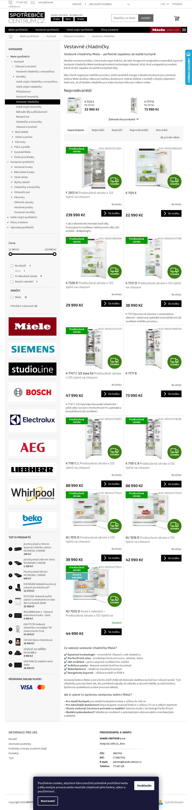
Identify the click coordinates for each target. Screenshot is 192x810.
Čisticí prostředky (24, 157)
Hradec (80, 19)
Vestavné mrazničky (27, 97)
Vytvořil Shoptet (174, 802)
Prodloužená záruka (28, 276)
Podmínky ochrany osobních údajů (28, 749)
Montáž (77, 4)
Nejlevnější (98, 130)
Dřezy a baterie (19, 222)
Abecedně (161, 130)
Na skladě (23, 266)
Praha (56, 19)
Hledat (145, 18)
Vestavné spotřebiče (22, 162)
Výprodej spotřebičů (22, 227)
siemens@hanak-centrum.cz (127, 762)
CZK (163, 4)
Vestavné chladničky (27, 102)
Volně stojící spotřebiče (23, 217)
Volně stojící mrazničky (29, 107)
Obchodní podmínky (100, 4)
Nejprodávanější (139, 130)
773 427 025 (118, 766)
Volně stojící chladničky (29, 87)
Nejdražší (117, 130)
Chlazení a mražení (25, 66)
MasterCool (22, 117)
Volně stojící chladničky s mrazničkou (36, 82)
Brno (68, 19)
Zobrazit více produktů (122, 119)
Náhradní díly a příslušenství (31, 112)
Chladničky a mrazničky (29, 122)
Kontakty (14, 753)
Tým (11, 758)
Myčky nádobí (22, 182)
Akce (20, 271)
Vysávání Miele (22, 152)
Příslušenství (23, 92)
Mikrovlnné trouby (24, 172)
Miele (21, 297)
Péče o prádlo (22, 147)
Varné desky (21, 177)
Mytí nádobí (21, 132)
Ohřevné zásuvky (24, 202)
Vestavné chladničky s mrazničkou (35, 72)
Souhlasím (144, 786)
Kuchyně (19, 62)
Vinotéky (21, 77)
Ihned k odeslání (26, 282)
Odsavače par (22, 192)
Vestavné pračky (23, 207)
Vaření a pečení (23, 137)
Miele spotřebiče (20, 57)
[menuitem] (18, 30)
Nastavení (48, 801)
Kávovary (20, 142)
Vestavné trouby (23, 167)
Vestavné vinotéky (24, 212)
